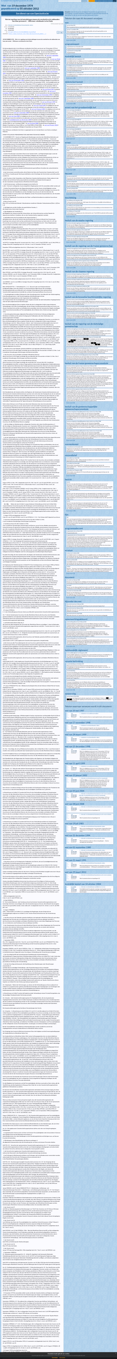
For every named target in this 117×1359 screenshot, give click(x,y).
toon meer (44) (71, 40)
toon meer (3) (70, 573)
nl (114, 1)
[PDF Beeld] (58, 32)
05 (21, 8)
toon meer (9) (70, 475)
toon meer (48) (71, 78)
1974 (30, 5)
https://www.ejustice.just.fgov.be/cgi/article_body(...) (27, 33)
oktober (28, 8)
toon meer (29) (71, 169)
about (99, 1)
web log (105, 1)
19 (13, 5)
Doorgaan (55, 1357)
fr (115, 1)
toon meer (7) (70, 138)
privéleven (91, 1)
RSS (96, 1)
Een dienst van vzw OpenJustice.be (32, 13)
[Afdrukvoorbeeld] (61, 32)
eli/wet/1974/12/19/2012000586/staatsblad (22, 32)
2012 (36, 8)
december (21, 5)
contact (110, 1)
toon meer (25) (71, 320)
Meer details (62, 1357)
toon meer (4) (70, 403)
